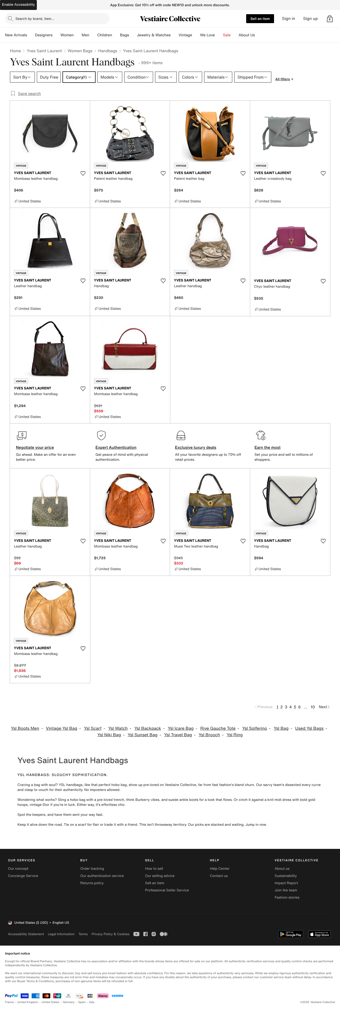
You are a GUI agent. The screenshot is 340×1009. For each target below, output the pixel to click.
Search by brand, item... (34, 18)
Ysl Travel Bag (178, 735)
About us (282, 868)
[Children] (116, 35)
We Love (207, 35)
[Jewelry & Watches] (174, 35)
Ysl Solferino (254, 728)
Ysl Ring (235, 735)
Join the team (286, 890)
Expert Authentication (116, 447)
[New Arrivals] (31, 35)
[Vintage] (196, 35)
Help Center (219, 868)
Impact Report (286, 883)
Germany (69, 1002)
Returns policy (92, 883)
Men (85, 35)
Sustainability (286, 875)
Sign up (310, 18)
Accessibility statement (26, 934)
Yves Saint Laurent (44, 51)
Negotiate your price (35, 447)
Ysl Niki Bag (109, 735)
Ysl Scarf (93, 728)
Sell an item (260, 18)
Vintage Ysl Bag (61, 728)
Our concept (18, 868)
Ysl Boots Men (25, 728)
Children (104, 35)
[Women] (78, 35)
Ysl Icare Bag (181, 728)
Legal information (61, 934)
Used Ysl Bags (309, 728)
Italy (92, 1002)
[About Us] (259, 35)
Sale (227, 35)
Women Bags (80, 51)
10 (313, 707)
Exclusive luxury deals (195, 447)
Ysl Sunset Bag (143, 735)
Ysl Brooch (209, 735)
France (9, 1002)
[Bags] (133, 35)
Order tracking (92, 868)
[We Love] (219, 35)
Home (15, 51)
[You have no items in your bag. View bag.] (329, 18)
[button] (329, 18)
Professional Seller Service (167, 890)
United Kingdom (27, 1002)
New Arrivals (16, 35)
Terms (83, 934)
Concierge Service (23, 875)
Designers (44, 35)
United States (50, 1002)
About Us (247, 35)
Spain (82, 1002)
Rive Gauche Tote (218, 728)
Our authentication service (102, 875)
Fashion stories (287, 897)
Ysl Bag (281, 728)
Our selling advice (159, 875)
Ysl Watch (118, 728)
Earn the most (268, 447)
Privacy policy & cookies (110, 934)
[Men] (93, 35)
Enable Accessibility (18, 4)
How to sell (154, 868)
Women (67, 35)
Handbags (107, 51)
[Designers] (56, 35)
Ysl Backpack (147, 728)
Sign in (288, 18)
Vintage (185, 35)
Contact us (219, 875)
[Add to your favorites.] (83, 173)
